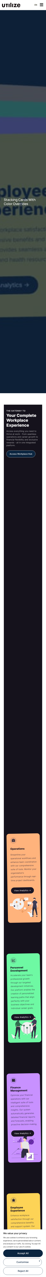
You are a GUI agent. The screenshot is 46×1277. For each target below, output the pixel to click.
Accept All (23, 1253)
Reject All (23, 1270)
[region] (23, 1253)
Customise (22, 1262)
